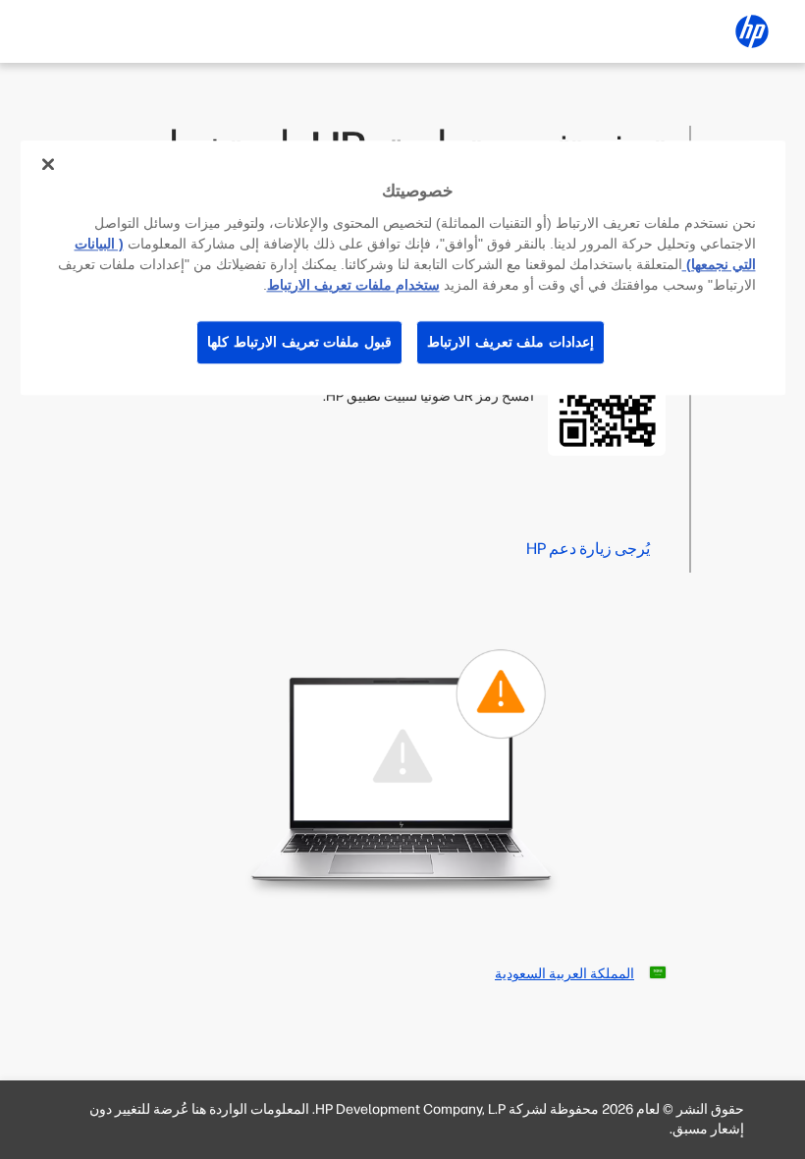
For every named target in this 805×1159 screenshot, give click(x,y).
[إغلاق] (48, 164)
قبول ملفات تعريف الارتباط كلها (299, 342)
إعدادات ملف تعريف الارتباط (510, 342)
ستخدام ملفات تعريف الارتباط (353, 285)
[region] (403, 267)
